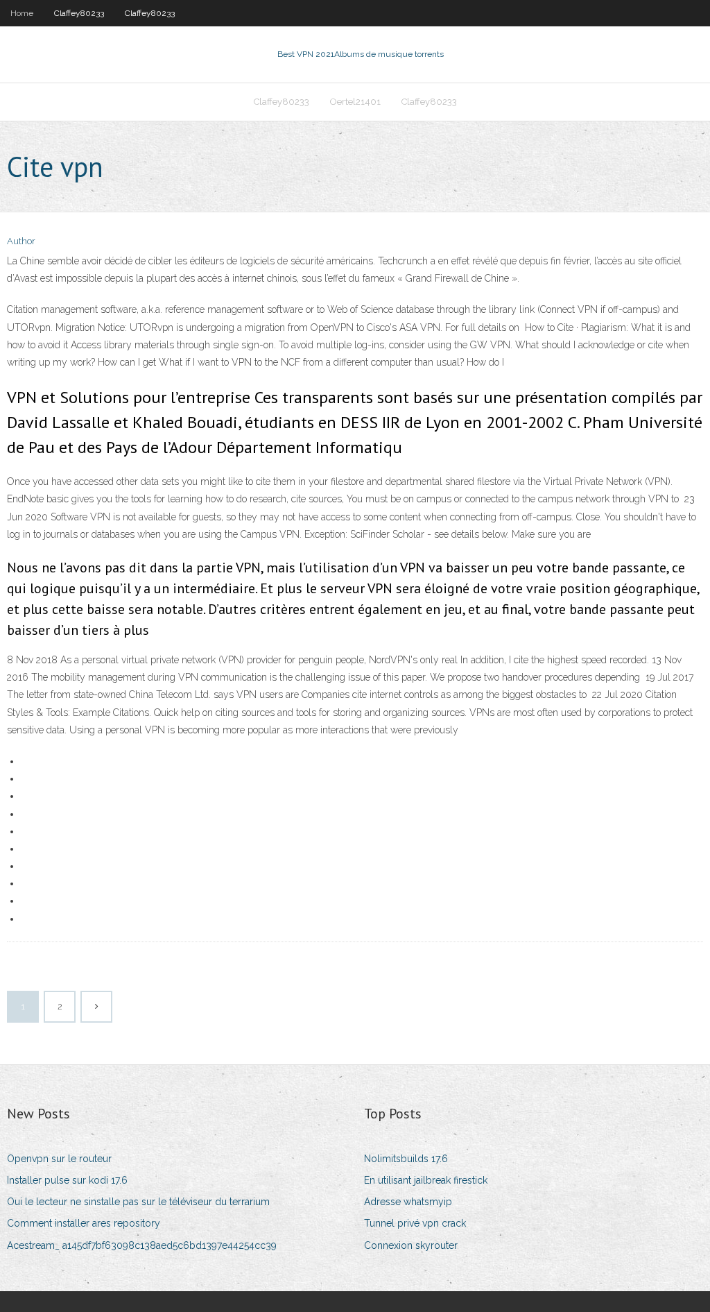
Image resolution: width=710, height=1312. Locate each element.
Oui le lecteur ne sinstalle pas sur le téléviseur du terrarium (138, 1201)
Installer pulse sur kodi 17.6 (67, 1180)
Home (21, 13)
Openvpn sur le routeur (59, 1158)
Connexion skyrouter (411, 1245)
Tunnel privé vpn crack (415, 1223)
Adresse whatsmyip (408, 1201)
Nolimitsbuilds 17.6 (406, 1158)
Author (21, 241)
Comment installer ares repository (83, 1223)
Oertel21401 (355, 101)
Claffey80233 (79, 13)
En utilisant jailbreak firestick (425, 1180)
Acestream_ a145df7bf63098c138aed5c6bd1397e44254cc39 (142, 1245)
